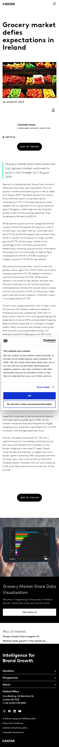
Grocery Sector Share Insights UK (21, 636)
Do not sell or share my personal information (29, 404)
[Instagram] (4, 711)
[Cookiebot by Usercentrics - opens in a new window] (43, 341)
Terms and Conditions (13, 723)
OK (29, 395)
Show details (43, 387)
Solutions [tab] (8, 671)
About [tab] (6, 685)
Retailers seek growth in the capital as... (25, 641)
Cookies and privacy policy (15, 728)
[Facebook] (9, 711)
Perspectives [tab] (10, 678)
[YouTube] (14, 711)
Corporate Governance (13, 732)
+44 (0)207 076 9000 (15, 703)
